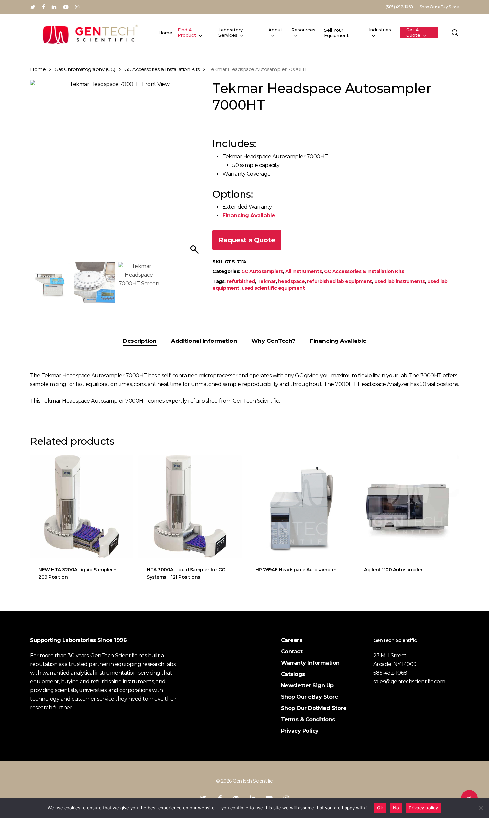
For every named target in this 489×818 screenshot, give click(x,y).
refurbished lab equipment (339, 281)
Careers (291, 640)
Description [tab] (140, 341)
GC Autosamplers (262, 271)
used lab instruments (399, 281)
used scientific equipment (273, 288)
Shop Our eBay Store (309, 697)
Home (38, 69)
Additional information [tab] (204, 341)
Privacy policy (423, 807)
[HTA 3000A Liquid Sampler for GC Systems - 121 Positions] (190, 506)
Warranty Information (310, 663)
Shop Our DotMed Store (314, 708)
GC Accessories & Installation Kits (162, 69)
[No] (480, 808)
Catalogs (293, 674)
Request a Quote (246, 240)
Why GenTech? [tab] (273, 341)
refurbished (241, 281)
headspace (291, 281)
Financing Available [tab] (338, 341)
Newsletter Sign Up (307, 685)
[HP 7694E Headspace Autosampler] (298, 506)
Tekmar (266, 281)
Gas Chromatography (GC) (85, 69)
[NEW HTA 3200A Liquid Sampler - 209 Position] (81, 506)
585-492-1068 (390, 673)
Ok (380, 807)
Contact (292, 651)
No (396, 807)
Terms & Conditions (308, 719)
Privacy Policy (300, 731)
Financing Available (248, 215)
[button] (195, 172)
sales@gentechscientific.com (409, 681)
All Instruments (303, 271)
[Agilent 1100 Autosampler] (407, 506)
